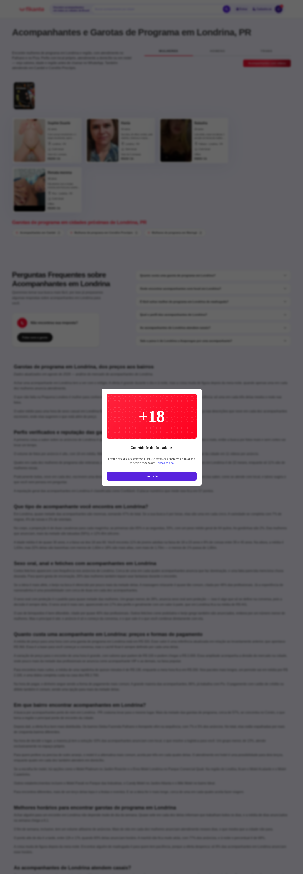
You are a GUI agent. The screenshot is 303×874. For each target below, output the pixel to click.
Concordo (151, 476)
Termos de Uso (165, 463)
